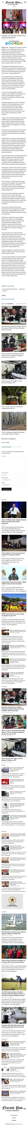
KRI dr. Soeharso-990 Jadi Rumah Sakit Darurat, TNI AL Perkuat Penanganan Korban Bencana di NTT (13, 732)
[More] (21, 43)
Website (3, 482)
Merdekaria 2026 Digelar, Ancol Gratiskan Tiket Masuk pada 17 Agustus (17, 781)
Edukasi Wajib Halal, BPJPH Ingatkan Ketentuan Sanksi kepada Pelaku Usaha (17, 883)
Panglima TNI (22, 289)
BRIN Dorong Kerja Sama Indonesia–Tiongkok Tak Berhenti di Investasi (18, 631)
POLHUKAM (11, 286)
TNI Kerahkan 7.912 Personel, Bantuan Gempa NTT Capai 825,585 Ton (13, 554)
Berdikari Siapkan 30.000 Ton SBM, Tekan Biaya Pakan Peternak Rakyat (18, 834)
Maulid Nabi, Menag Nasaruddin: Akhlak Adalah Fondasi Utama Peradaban (14, 583)
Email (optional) (5, 477)
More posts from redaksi (8, 299)
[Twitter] (9, 43)
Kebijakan (14, 1120)
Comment (3, 456)
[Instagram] (15, 43)
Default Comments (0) (6, 446)
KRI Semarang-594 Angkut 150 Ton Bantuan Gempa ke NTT (12, 759)
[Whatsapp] (12, 43)
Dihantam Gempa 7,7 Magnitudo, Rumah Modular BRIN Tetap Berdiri (18, 646)
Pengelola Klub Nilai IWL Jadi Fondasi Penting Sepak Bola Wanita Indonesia (13, 1026)
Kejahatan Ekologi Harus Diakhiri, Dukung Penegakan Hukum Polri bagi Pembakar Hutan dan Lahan (13, 708)
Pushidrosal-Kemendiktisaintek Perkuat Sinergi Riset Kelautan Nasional (17, 674)
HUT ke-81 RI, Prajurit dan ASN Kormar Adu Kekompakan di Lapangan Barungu (17, 769)
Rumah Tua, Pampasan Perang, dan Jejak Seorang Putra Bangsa (18, 792)
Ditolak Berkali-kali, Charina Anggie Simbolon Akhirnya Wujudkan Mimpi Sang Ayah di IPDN (18, 817)
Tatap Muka (4, 290)
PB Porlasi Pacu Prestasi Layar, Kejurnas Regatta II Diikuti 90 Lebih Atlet (14, 932)
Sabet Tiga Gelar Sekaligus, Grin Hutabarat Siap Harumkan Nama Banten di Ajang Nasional (17, 805)
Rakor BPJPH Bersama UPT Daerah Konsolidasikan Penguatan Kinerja (18, 858)
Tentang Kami (14, 1115)
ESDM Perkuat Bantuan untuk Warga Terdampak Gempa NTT (13, 614)
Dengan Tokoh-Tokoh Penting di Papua (9, 289)
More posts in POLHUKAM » (21, 303)
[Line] (18, 43)
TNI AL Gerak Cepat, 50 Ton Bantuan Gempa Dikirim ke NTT (12, 407)
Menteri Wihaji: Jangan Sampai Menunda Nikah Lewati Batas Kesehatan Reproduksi (14, 521)
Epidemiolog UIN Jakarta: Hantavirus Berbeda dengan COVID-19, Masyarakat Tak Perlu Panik (18, 1055)
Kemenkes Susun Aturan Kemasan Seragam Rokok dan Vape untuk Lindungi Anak (17, 1068)
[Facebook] (6, 43)
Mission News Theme (9, 1124)
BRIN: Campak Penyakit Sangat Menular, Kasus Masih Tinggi (17, 1080)
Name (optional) (5, 472)
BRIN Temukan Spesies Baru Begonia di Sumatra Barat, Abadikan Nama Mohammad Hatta (18, 660)
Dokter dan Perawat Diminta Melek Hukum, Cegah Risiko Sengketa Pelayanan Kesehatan (18, 1043)
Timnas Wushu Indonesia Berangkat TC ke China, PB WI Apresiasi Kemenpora (13, 961)
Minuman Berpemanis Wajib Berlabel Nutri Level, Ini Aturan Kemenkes (18, 1092)
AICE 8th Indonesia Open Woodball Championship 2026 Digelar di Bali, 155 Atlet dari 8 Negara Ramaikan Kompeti (13, 993)
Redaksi (14, 1117)
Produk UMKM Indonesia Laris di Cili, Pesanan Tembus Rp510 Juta (17, 870)
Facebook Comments (17, 446)
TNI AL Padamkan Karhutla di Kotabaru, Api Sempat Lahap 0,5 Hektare (13, 433)
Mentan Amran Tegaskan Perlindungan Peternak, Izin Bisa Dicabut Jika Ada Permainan (17, 847)
